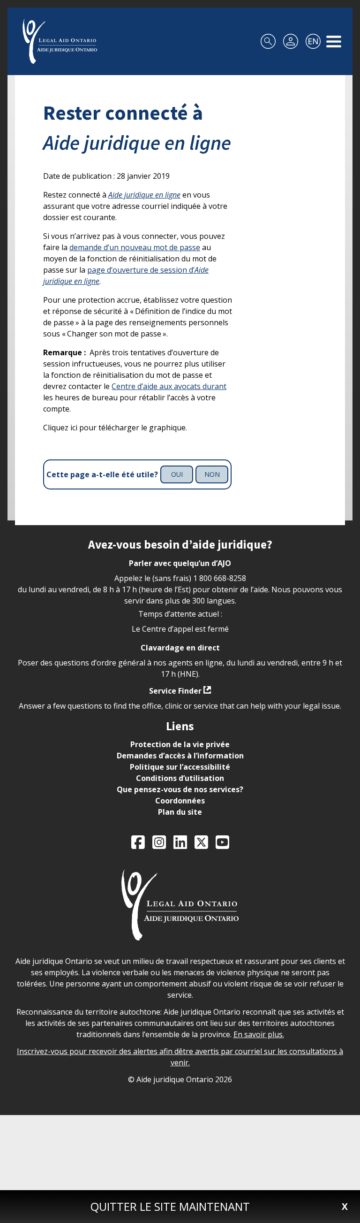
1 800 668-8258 (219, 578)
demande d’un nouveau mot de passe (134, 247)
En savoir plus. (258, 1034)
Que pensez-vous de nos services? (180, 789)
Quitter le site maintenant (170, 1206)
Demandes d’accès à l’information (180, 755)
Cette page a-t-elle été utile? (102, 475)
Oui (177, 474)
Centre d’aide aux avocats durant (169, 386)
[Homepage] (60, 41)
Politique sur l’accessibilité (180, 767)
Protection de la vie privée (180, 744)
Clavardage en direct (180, 647)
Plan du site (180, 812)
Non (212, 474)
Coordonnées (180, 800)
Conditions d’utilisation (180, 778)
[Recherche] (268, 41)
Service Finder (175, 691)
